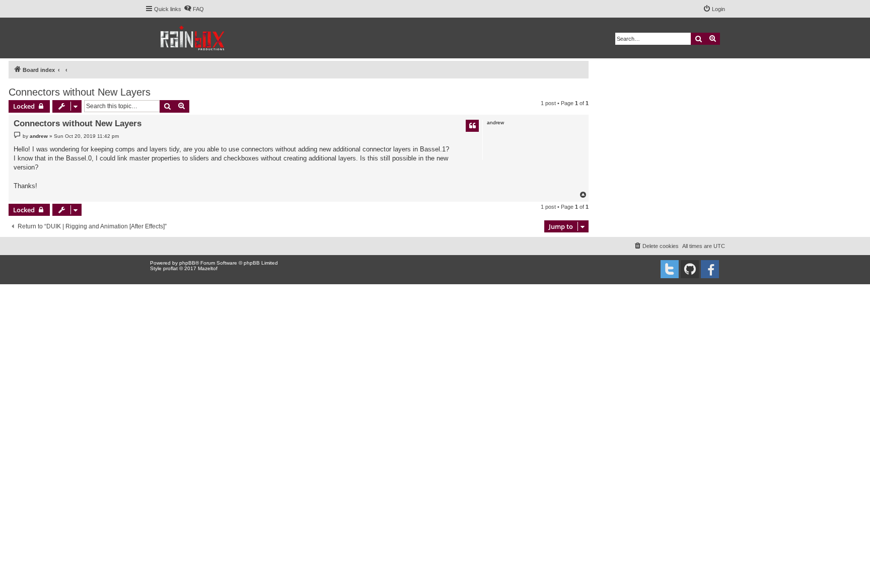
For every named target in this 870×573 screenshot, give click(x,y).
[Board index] (193, 38)
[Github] (690, 269)
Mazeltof (208, 268)
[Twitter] (670, 269)
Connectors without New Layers (80, 92)
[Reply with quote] (472, 126)
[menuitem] (194, 9)
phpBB (187, 263)
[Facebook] (710, 269)
